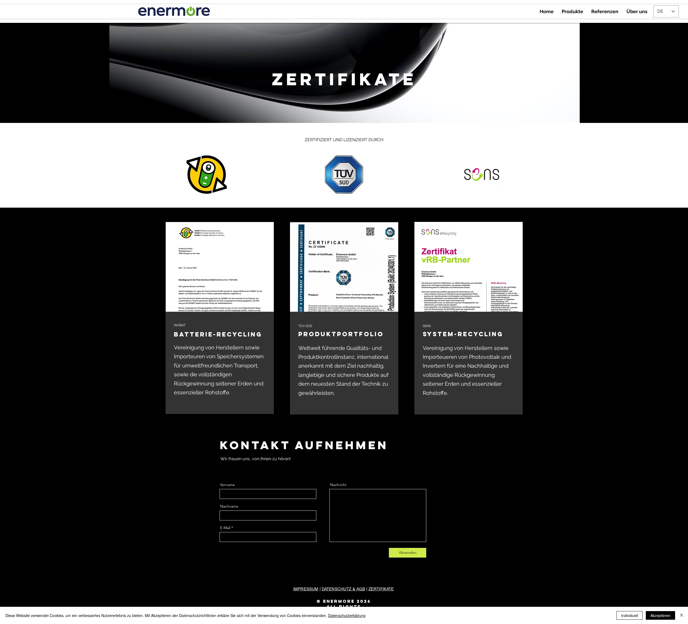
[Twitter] (230, 468)
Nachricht (338, 485)
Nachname (229, 506)
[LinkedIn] (238, 468)
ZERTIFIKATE (381, 589)
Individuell (629, 615)
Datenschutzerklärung (347, 615)
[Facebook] (221, 468)
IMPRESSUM (305, 589)
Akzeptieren (660, 615)
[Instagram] (246, 468)
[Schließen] (681, 615)
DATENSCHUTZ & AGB (343, 589)
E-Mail (225, 528)
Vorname (227, 485)
